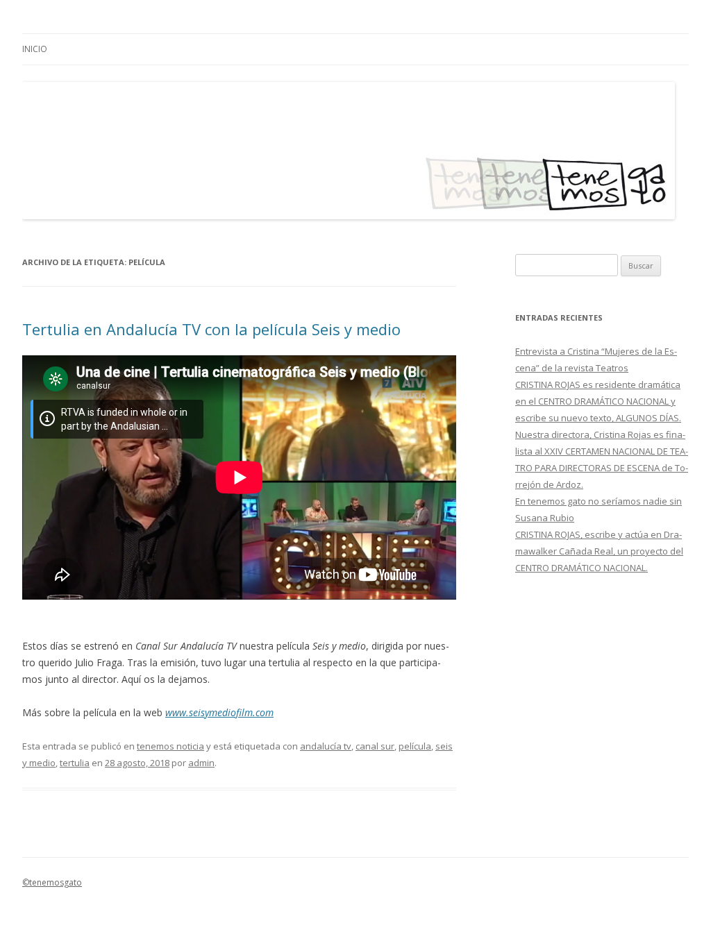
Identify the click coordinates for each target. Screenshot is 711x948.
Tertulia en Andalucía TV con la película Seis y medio (211, 329)
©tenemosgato (52, 882)
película (415, 746)
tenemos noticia (170, 746)
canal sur (375, 746)
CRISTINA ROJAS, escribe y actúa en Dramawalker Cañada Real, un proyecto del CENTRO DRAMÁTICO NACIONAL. (599, 551)
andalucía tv (325, 746)
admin (201, 762)
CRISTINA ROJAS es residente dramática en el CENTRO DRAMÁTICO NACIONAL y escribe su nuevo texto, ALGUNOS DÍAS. (598, 401)
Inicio (34, 49)
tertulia (75, 762)
